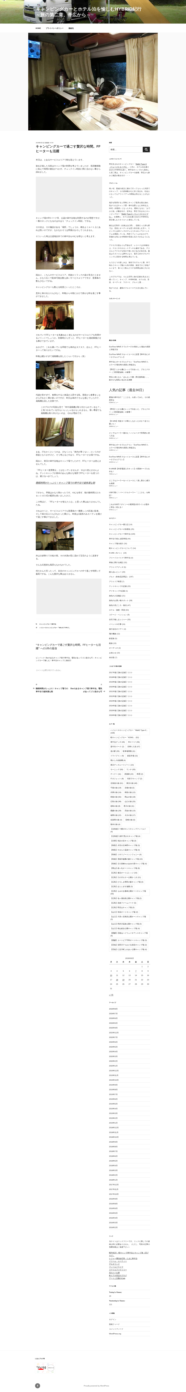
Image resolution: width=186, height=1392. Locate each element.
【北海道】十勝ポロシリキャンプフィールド (128, 830)
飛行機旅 (112, 634)
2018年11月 (113, 1132)
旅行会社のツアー (116, 629)
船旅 (111, 643)
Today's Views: (115, 1292)
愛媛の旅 (115, 811)
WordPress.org (115, 1334)
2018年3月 (113, 1170)
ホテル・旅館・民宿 (117, 610)
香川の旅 (129, 806)
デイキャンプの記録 (117, 591)
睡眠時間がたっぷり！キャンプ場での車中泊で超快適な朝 (65, 482)
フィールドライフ (116, 1267)
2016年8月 (113, 1204)
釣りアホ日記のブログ (118, 1275)
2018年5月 (113, 1161)
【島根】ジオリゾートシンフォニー (126, 854)
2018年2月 (113, 1175)
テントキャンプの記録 (118, 586)
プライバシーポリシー (55, 28)
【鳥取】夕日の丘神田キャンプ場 (125, 845)
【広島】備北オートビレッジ (123, 873)
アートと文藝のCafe (117, 1278)
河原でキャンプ (134, 779)
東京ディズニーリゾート (122, 765)
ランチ (131, 769)
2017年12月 (114, 1185)
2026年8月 (113, 1009)
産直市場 (132, 756)
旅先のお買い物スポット (119, 600)
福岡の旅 (115, 815)
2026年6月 (113, 1018)
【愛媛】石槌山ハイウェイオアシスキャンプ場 (129, 934)
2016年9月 (113, 1199)
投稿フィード (114, 1324)
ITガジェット (117, 779)
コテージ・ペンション (118, 615)
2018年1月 (113, 1180)
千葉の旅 (115, 788)
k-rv (51, 142)
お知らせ (112, 653)
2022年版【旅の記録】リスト (121, 696)
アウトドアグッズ (116, 567)
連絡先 (71, 28)
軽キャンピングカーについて (120, 548)
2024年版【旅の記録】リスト (121, 706)
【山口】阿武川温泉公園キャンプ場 (126, 924)
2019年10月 (114, 1080)
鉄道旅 (111, 638)
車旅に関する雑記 (116, 562)
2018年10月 (114, 1137)
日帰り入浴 (133, 747)
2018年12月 (114, 1128)
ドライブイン (117, 756)
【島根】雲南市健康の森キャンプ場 (126, 859)
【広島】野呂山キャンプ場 (122, 907)
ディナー (115, 774)
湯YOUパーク (117, 747)
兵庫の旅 (115, 792)
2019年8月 (113, 1090)
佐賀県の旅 (116, 820)
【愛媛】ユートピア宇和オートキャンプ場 (128, 940)
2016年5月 (113, 1213)
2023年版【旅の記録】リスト (121, 701)
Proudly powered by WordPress (96, 1386)
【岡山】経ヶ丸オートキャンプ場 (125, 868)
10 (111, 975)
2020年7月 (113, 1037)
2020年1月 (113, 1066)
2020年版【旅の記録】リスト (121, 687)
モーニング (116, 769)
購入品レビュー (115, 572)
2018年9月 (113, 1142)
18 (117, 980)
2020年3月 (113, 1056)
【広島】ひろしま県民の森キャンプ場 (126, 882)
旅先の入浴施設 (115, 596)
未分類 (111, 657)
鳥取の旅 (130, 792)
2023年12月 (114, 1033)
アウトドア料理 (115, 581)
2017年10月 (114, 1194)
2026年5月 (113, 1023)
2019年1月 (113, 1123)
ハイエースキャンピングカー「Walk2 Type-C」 (54, 627)
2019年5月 (113, 1104)
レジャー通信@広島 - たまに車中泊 (123, 1258)
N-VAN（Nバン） (116, 553)
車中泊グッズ (117, 742)
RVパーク (134, 742)
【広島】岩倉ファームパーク (123, 903)
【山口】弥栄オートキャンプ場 (124, 912)
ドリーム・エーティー (118, 1261)
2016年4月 (113, 1218)
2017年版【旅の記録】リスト (121, 672)
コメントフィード (116, 1329)
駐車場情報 (129, 751)
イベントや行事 (115, 624)
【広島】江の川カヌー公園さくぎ (125, 877)
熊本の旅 (115, 824)
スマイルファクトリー (118, 1270)
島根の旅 (115, 797)
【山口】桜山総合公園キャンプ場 (125, 928)
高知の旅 (130, 811)
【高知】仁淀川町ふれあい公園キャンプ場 (128, 949)
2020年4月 (113, 1052)
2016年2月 (113, 1227)
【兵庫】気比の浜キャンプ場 (123, 841)
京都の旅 (130, 788)
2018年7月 (113, 1151)
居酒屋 (128, 774)
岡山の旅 (130, 797)
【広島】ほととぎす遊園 (121, 886)
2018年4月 (113, 1166)
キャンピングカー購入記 (119, 524)
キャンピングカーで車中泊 (47, 624)
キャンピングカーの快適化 (119, 529)
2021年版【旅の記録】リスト (121, 691)
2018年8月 (113, 1147)
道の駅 (115, 751)
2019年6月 (113, 1099)
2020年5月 (113, 1047)
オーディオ (113, 648)
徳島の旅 (115, 806)
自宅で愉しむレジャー (118, 619)
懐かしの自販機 (118, 760)
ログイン (112, 1319)
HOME (38, 28)
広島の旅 (115, 801)
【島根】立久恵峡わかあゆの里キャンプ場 (128, 864)
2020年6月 (113, 1042)
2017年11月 (113, 1189)
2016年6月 (113, 1208)
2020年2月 (113, 1061)
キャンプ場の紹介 (116, 543)
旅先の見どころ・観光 (118, 605)
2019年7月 (113, 1094)
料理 (140, 774)
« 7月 (111, 995)
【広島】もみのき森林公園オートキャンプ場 (128, 892)
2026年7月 (113, 1014)
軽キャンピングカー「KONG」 (124, 737)
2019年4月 (113, 1109)
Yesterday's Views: (117, 1301)
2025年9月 (113, 1028)
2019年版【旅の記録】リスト (121, 682)
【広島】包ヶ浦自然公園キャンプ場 (126, 898)
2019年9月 (113, 1085)
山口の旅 (130, 801)
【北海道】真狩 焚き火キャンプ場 (125, 836)
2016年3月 (113, 1223)
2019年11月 (113, 1075)
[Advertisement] (69, 194)
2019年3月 (113, 1113)
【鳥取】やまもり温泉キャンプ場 (125, 850)
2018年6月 (113, 1156)
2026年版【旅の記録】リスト (121, 715)
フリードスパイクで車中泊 (119, 558)
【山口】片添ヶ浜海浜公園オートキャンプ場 (128, 918)
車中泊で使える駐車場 (118, 539)
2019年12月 (114, 1071)
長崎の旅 (130, 820)
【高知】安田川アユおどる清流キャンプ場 (128, 945)
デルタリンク (114, 1264)
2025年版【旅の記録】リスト (121, 710)
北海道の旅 (116, 783)
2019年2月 (113, 1118)
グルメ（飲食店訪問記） (119, 577)
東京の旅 (131, 783)
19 (123, 980)
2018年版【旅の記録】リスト (121, 677)
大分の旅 (130, 815)
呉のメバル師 (114, 1273)
